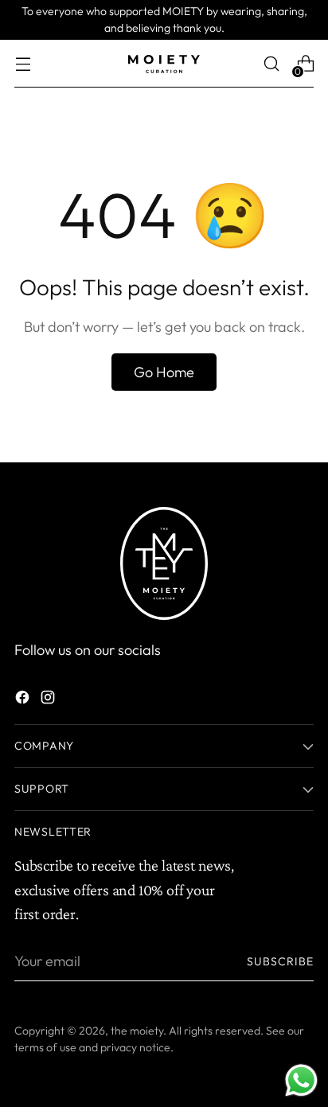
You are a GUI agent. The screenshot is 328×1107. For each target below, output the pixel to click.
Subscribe (280, 961)
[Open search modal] (271, 64)
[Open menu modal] (22, 64)
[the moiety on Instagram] (49, 700)
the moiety (137, 1030)
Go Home (164, 372)
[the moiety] (164, 64)
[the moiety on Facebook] (23, 700)
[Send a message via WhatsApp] (301, 1080)
